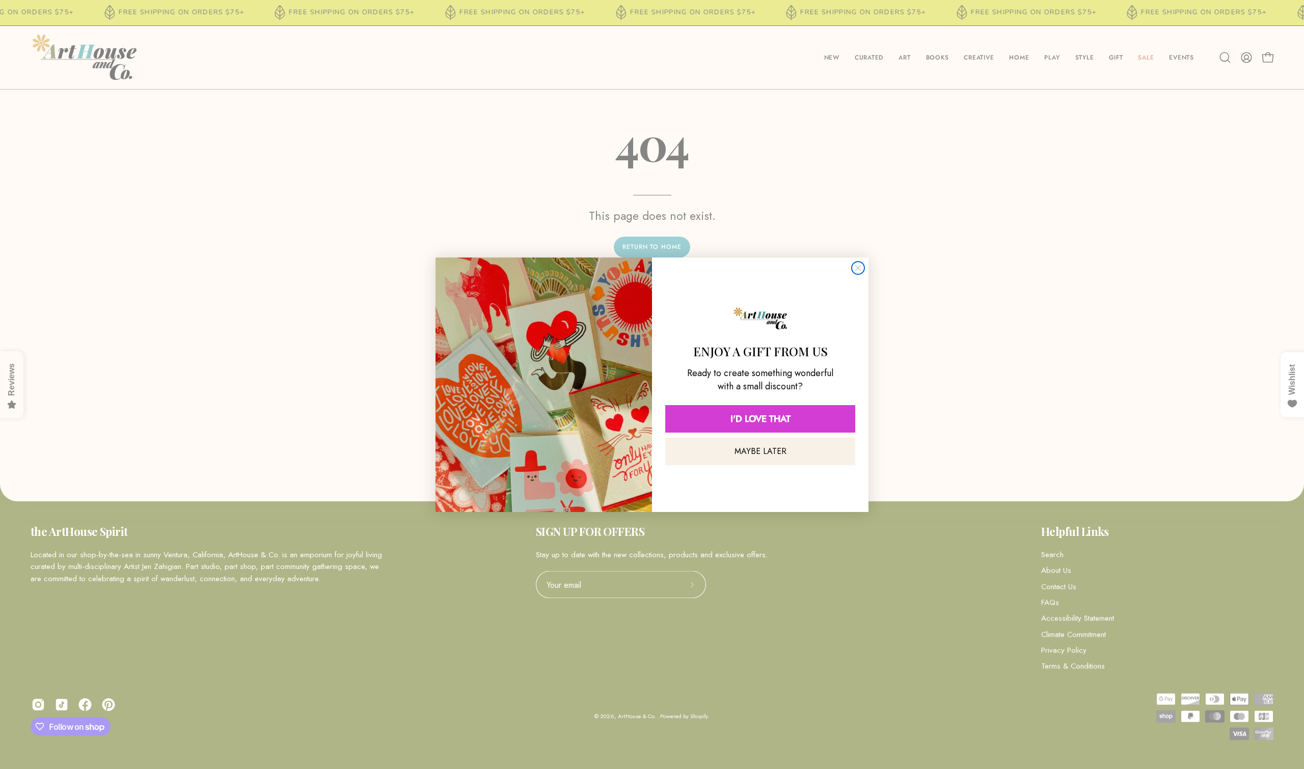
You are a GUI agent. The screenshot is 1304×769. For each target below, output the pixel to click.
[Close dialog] (858, 268)
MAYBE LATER (760, 451)
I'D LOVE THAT (760, 418)
